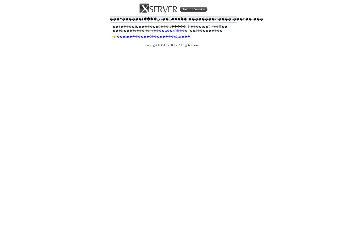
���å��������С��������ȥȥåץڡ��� (153, 36)
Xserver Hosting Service (173, 8)
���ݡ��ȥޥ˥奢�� (170, 30)
